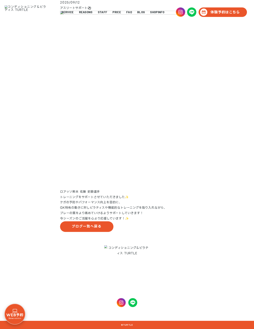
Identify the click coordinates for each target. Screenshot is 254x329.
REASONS (86, 12)
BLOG (141, 12)
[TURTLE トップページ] (25, 12)
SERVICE (67, 12)
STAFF (102, 12)
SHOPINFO (157, 12)
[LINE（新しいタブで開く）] (191, 12)
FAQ (129, 12)
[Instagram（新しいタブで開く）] (180, 12)
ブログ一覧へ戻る (87, 226)
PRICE (116, 12)
